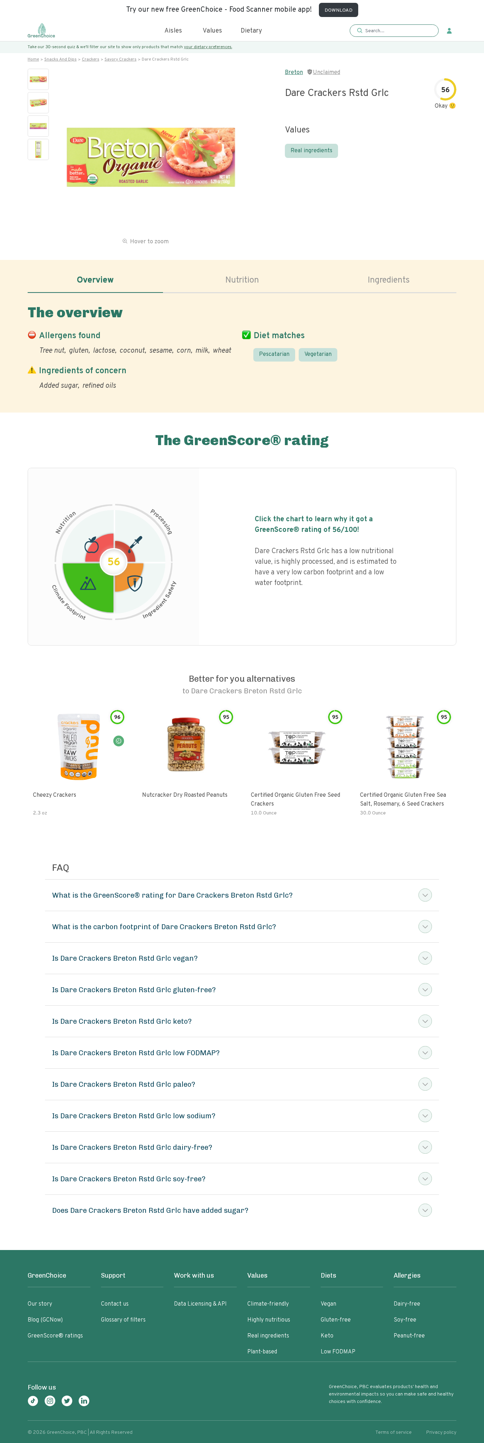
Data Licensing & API (200, 1304)
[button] (394, 31)
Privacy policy (441, 1433)
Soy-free (405, 1320)
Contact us (115, 1304)
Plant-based (262, 1352)
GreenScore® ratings (55, 1336)
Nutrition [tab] (242, 280)
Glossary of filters (123, 1320)
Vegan (328, 1304)
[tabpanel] (242, 346)
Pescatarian (274, 354)
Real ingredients (311, 150)
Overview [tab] (95, 280)
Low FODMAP (338, 1352)
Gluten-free (336, 1320)
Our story (40, 1304)
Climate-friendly (268, 1304)
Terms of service (393, 1433)
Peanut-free (409, 1336)
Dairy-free (407, 1304)
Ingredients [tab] (389, 280)
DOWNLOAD (339, 10)
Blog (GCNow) (45, 1320)
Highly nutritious (268, 1320)
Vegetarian (318, 354)
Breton (294, 72)
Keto (327, 1336)
